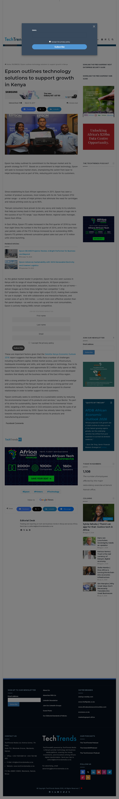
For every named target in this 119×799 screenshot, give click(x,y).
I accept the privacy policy (60, 42)
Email (34, 30)
